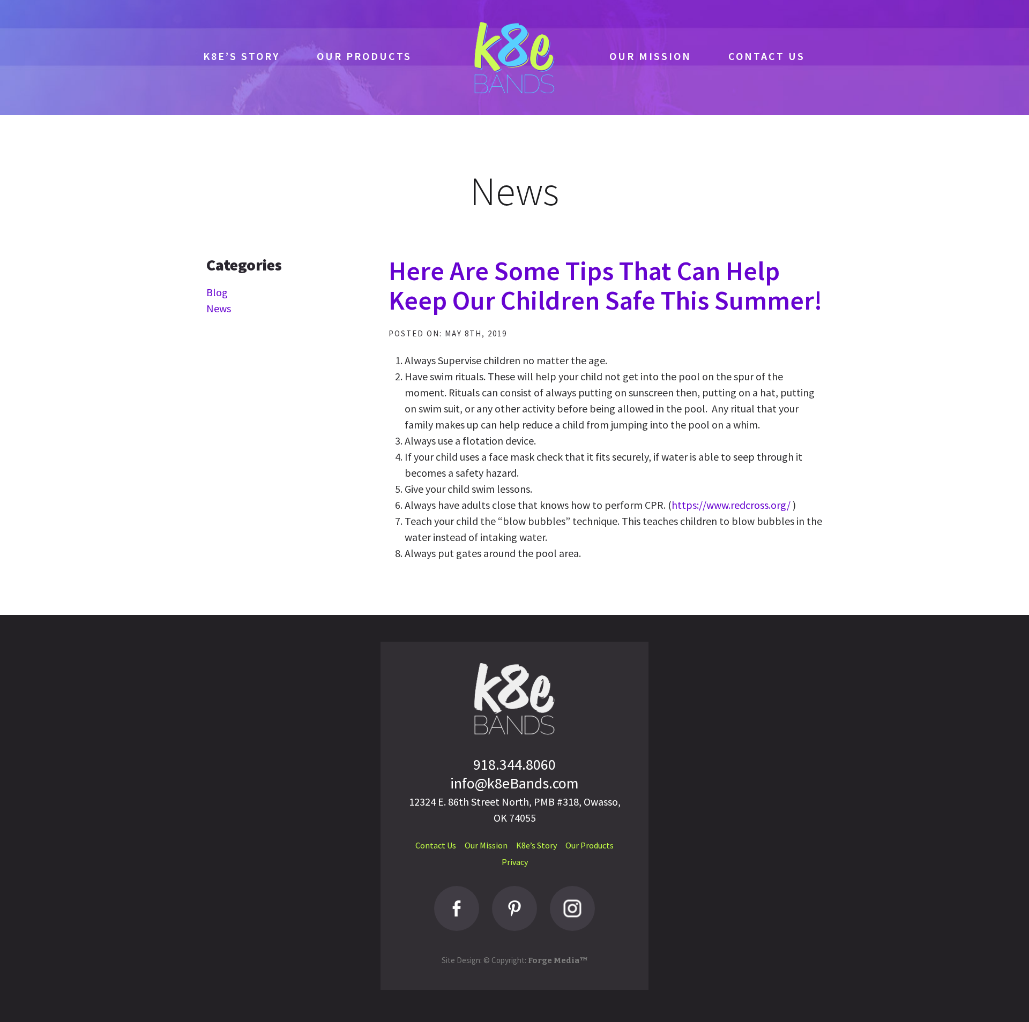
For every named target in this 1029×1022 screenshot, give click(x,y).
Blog (217, 292)
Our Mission (650, 56)
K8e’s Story (241, 56)
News (218, 308)
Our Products (364, 56)
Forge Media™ (558, 960)
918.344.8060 (514, 764)
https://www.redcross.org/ (731, 505)
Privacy (515, 861)
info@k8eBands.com (514, 783)
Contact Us (766, 56)
